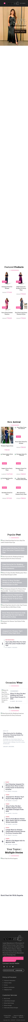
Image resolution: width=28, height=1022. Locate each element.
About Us (21, 1017)
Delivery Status (8, 982)
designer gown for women (21, 469)
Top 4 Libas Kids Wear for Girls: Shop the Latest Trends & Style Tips (13, 550)
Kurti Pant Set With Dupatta (12, 895)
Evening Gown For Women (7, 287)
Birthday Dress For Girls (7, 493)
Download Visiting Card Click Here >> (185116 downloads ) (13, 959)
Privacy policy (7, 1015)
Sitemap (14, 1017)
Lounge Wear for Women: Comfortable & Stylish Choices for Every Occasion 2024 (15, 831)
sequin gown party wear (7, 469)
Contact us (7, 1017)
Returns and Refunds (9, 987)
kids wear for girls (9, 639)
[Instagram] (7, 967)
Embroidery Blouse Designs (11, 1007)
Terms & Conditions (18, 1015)
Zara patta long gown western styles (21, 313)
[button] (7, 274)
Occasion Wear (14, 691)
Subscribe (19, 970)
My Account (7, 998)
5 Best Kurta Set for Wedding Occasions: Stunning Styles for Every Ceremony (13, 566)
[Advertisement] (14, 250)
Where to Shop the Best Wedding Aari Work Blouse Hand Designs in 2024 (12, 582)
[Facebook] (4, 967)
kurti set (5, 730)
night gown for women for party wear (21, 288)
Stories (6, 985)
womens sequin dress (7, 446)
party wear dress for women (21, 442)
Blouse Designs (8, 1005)
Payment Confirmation (9, 980)
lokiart (9, 647)
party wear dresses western (7, 313)
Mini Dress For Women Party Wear (21, 493)
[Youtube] (13, 967)
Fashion (7, 782)
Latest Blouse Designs (9, 1001)
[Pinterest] (10, 967)
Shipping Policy (8, 989)
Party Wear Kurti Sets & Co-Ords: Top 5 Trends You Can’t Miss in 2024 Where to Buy (14, 615)
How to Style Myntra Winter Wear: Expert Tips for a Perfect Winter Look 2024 (16, 820)
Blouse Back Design (9, 1003)
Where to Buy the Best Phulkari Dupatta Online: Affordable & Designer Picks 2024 (15, 808)
